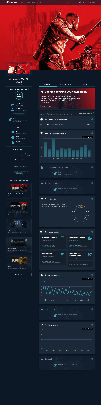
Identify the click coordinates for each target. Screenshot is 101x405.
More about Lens (85, 114)
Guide (39, 2)
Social (22, 2)
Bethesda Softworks (24, 171)
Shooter (22, 159)
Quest (28, 2)
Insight (33, 2)
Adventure (22, 162)
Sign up (84, 2)
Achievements (67, 85)
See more (18, 274)
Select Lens (44, 124)
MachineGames (23, 166)
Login (92, 2)
